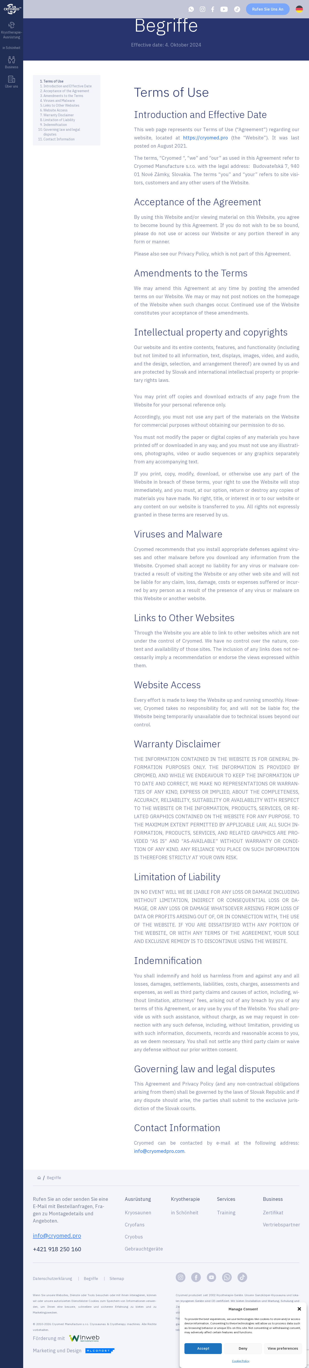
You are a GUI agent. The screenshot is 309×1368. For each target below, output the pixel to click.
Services (226, 1199)
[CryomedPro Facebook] (196, 1277)
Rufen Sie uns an (267, 9)
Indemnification (55, 125)
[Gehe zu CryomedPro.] (39, 1178)
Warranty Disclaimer (58, 115)
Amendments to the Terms (63, 96)
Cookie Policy (240, 1361)
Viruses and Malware (59, 100)
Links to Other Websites (61, 105)
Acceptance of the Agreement (66, 91)
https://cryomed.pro (205, 137)
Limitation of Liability (59, 120)
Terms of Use (53, 81)
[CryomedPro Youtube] (211, 1277)
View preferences (283, 1348)
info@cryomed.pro (57, 1235)
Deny (243, 1348)
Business (273, 1199)
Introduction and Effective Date (67, 86)
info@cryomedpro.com (159, 1151)
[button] (299, 1308)
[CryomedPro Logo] (11, 9)
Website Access (55, 110)
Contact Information (59, 139)
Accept (203, 1348)
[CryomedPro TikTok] (242, 1277)
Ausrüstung (138, 1199)
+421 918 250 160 (57, 1249)
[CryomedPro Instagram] (180, 1277)
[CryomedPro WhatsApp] (227, 1277)
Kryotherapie (185, 1199)
